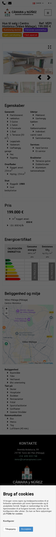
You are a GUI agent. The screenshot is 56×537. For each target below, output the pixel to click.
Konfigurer (8, 521)
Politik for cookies (14, 513)
